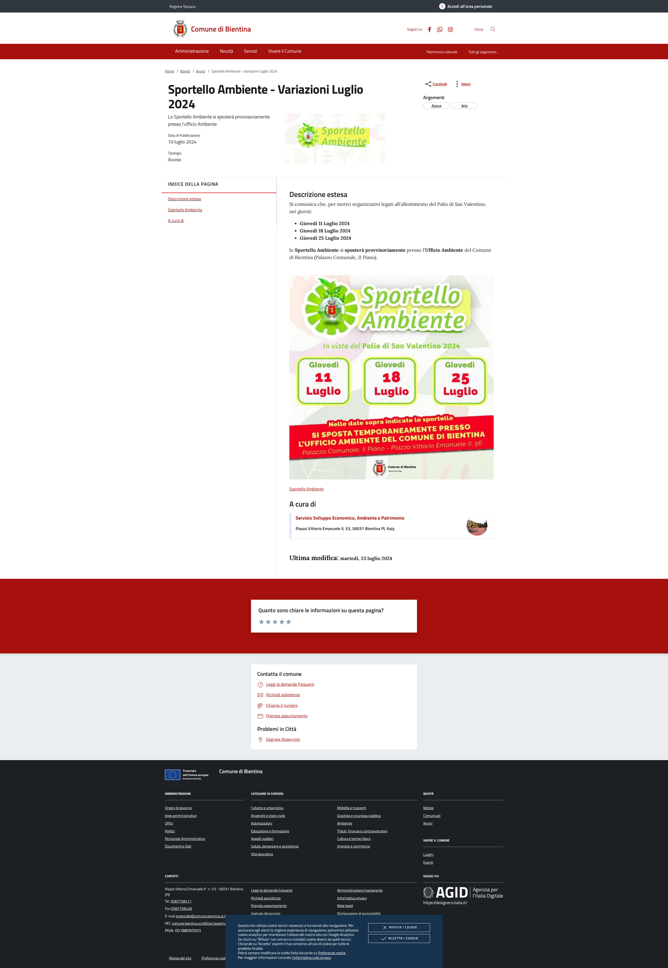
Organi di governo (178, 808)
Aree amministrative (180, 816)
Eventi (428, 862)
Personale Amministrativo (185, 838)
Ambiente (344, 823)
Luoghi (428, 854)
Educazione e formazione (270, 831)
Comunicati (431, 816)
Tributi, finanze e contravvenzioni (362, 831)
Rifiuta (403, 927)
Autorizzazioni (261, 823)
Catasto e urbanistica (267, 808)
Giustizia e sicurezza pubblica (359, 816)
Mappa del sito (180, 958)
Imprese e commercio (353, 846)
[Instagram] (448, 28)
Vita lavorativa (262, 854)
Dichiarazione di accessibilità (358, 913)
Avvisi (200, 71)
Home (169, 71)
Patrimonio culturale (441, 52)
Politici (170, 831)
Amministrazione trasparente (360, 890)
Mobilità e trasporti (351, 808)
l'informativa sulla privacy (311, 957)
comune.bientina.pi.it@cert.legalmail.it (201, 923)
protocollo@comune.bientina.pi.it (201, 916)
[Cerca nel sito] (492, 29)
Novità (185, 71)
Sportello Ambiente (306, 489)
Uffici (169, 823)
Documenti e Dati (178, 846)
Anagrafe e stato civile (268, 816)
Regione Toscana (182, 6)
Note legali (345, 906)
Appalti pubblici (262, 838)
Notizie (428, 808)
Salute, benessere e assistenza (275, 846)
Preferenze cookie (331, 952)
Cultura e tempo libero (354, 838)
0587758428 (181, 908)
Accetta (403, 938)
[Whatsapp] (438, 28)
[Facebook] (427, 28)
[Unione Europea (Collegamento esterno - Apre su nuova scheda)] (188, 775)
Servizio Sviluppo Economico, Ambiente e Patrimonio (350, 517)
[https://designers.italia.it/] (463, 892)
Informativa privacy (352, 898)
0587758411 (181, 901)
